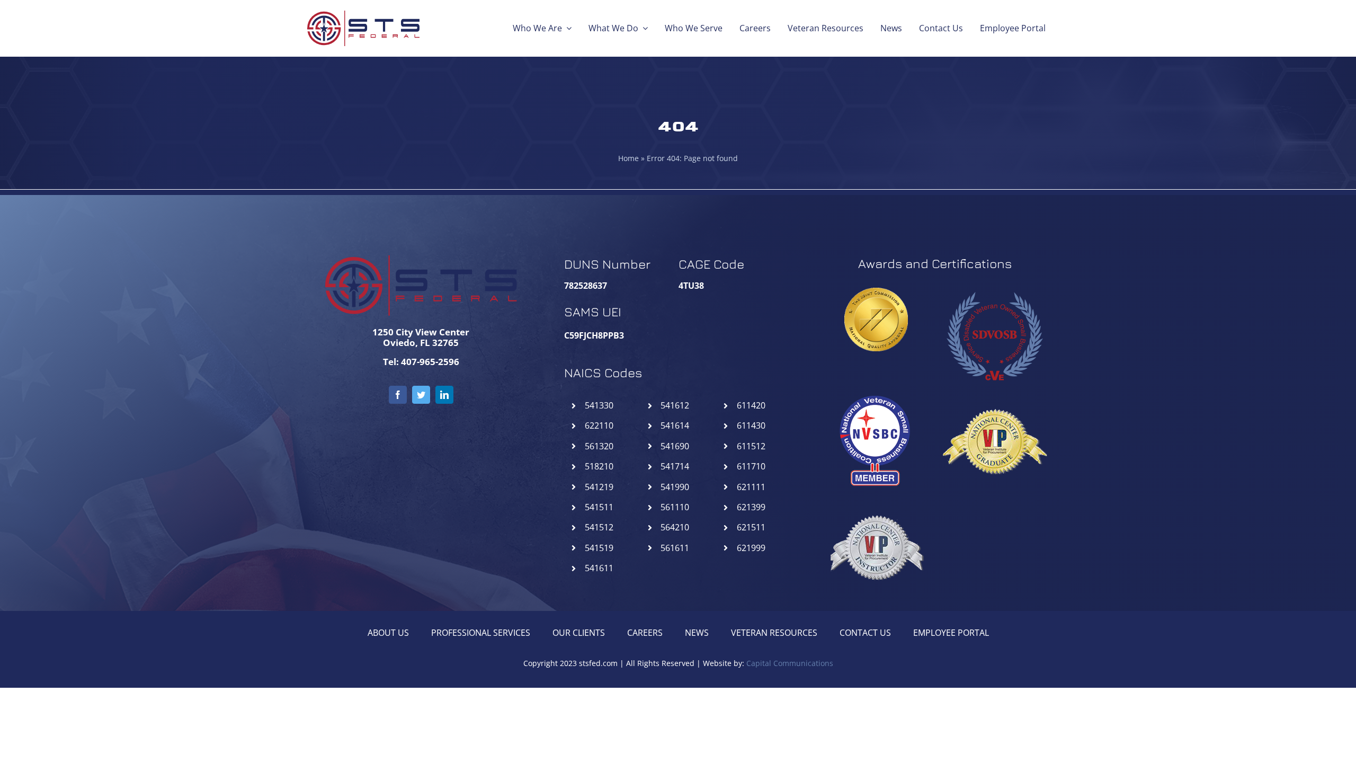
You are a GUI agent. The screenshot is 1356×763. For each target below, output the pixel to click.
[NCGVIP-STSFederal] (994, 392)
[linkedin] (444, 395)
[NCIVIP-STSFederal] (876, 498)
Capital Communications (789, 663)
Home (628, 158)
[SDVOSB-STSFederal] (994, 286)
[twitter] (421, 395)
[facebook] (398, 395)
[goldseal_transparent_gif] (876, 292)
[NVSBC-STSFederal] (876, 392)
